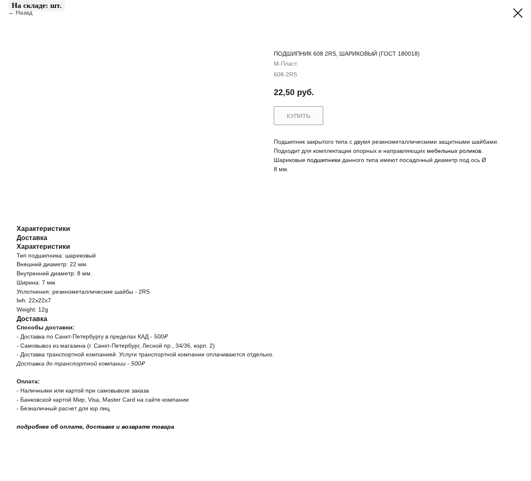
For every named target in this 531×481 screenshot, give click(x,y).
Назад (25, 12)
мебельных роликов (454, 150)
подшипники (324, 160)
